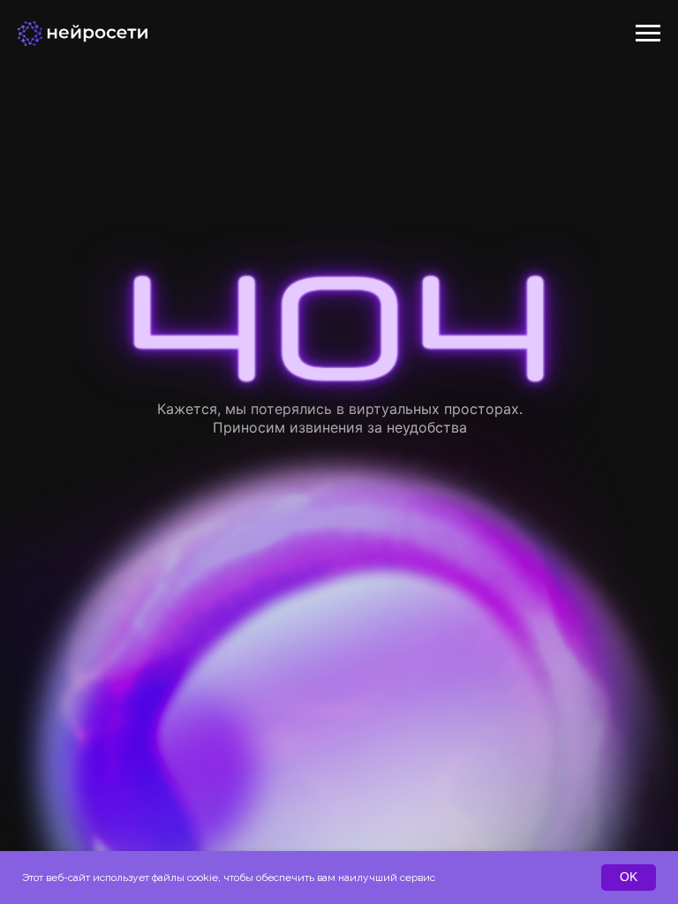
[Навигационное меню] (648, 33)
